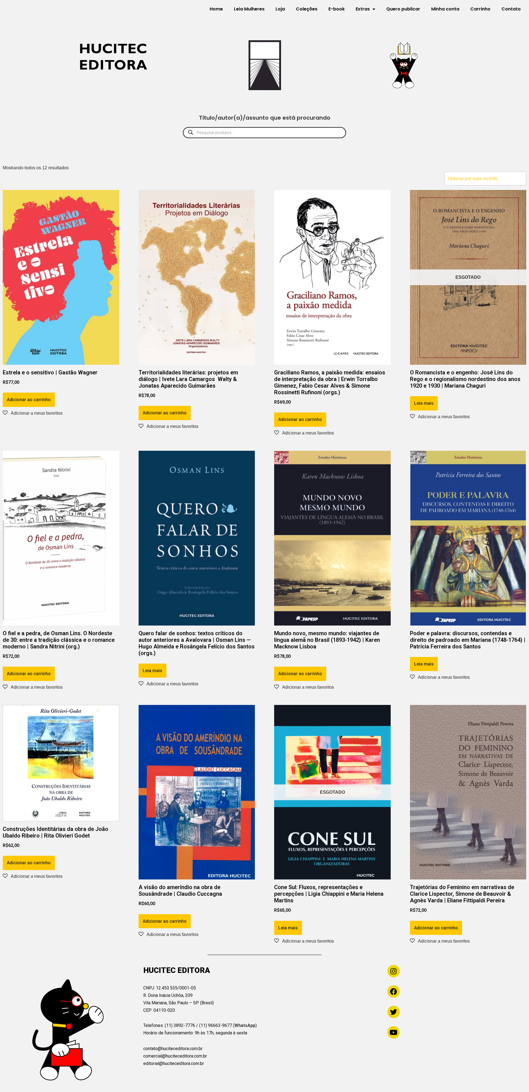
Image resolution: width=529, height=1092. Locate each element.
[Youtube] (393, 1032)
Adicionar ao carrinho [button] (29, 399)
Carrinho (480, 9)
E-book (336, 9)
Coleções (306, 9)
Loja (280, 9)
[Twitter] (393, 1012)
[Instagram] (393, 971)
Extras (363, 9)
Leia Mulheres (249, 9)
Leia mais (424, 403)
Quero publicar (403, 9)
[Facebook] (393, 991)
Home (216, 9)
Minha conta (445, 9)
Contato (511, 9)
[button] (33, 413)
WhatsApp (244, 1025)
